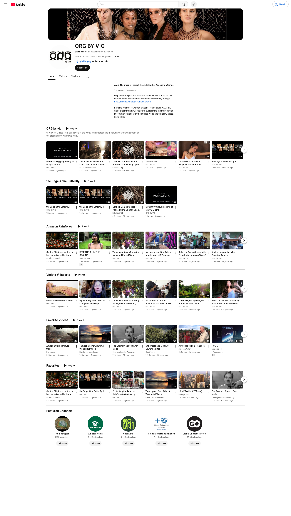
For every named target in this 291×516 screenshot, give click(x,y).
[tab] (51, 76)
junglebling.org (84, 61)
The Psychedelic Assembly (123, 352)
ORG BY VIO (51, 168)
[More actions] (77, 162)
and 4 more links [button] (100, 61)
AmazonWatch (85, 258)
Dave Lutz (50, 352)
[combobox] (139, 4)
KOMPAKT (116, 168)
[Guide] (5, 4)
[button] (119, 116)
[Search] (183, 4)
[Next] (244, 150)
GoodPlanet (150, 352)
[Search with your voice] (194, 4)
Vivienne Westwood (87, 168)
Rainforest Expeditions (88, 352)
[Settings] (268, 4)
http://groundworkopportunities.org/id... (133, 101)
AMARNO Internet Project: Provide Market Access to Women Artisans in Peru (144, 85)
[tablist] (145, 76)
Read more (119, 117)
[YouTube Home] (17, 4)
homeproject (217, 349)
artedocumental (53, 258)
